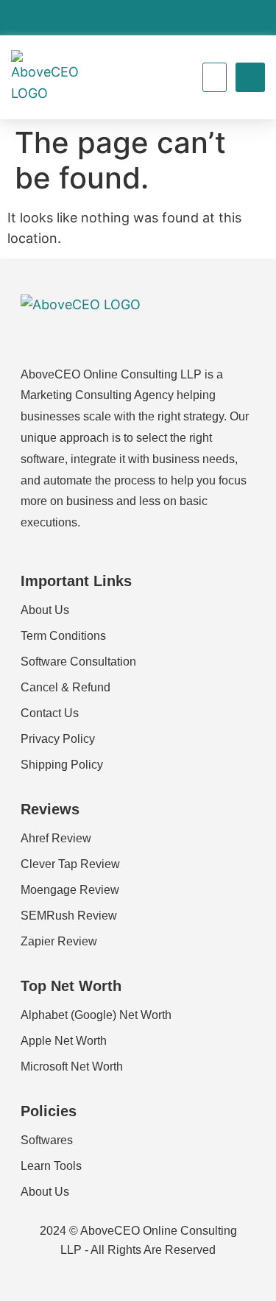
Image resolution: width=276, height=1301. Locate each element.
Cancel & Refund (65, 687)
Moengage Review (70, 890)
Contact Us (50, 713)
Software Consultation (78, 661)
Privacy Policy (58, 739)
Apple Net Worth (64, 1040)
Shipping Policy (62, 764)
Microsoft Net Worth (72, 1066)
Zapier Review (59, 941)
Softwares (47, 1140)
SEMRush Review (69, 915)
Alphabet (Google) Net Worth (96, 1015)
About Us (45, 610)
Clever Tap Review (70, 864)
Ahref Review (56, 838)
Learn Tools (51, 1166)
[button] (214, 77)
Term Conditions (63, 636)
